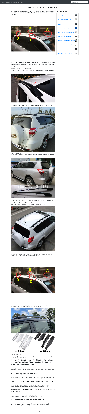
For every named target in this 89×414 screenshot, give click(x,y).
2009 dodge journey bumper (64, 36)
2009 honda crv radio (63, 49)
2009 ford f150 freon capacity (65, 28)
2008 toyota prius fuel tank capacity (66, 40)
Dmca (3, 2)
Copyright (20, 2)
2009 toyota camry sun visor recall (66, 32)
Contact (8, 2)
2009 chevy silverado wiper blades (66, 44)
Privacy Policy (14, 2)
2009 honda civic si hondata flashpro (64, 23)
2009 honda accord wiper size (65, 53)
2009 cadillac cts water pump (65, 19)
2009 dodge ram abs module (64, 15)
